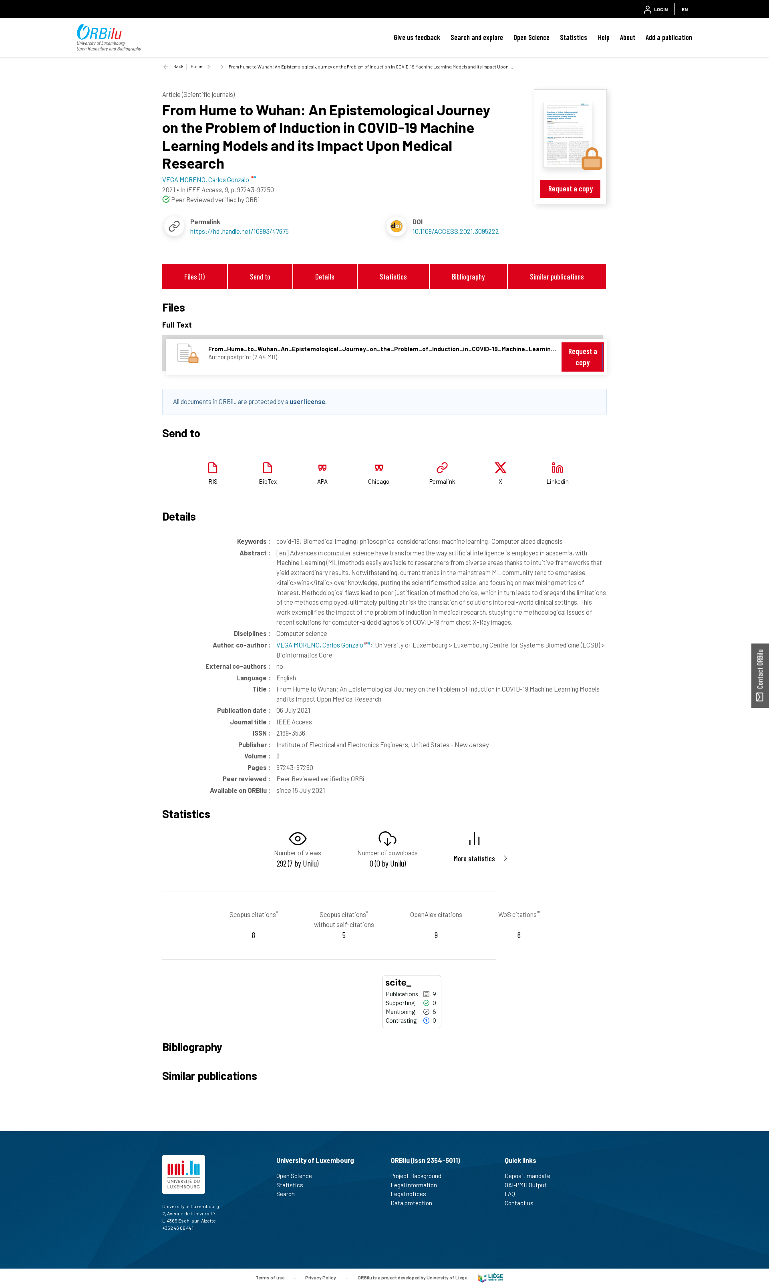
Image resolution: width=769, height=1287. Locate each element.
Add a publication (669, 37)
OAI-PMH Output (526, 1184)
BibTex (268, 481)
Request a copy (570, 188)
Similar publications (557, 276)
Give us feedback (417, 37)
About (627, 37)
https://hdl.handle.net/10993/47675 (239, 231)
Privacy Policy (320, 1277)
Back (178, 66)
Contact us (519, 1203)
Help (604, 37)
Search (285, 1193)
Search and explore (477, 37)
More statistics (474, 858)
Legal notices (408, 1193)
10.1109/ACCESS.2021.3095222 (456, 231)
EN (685, 9)
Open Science (531, 37)
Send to (260, 276)
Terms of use (270, 1277)
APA (322, 481)
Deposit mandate (527, 1175)
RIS (212, 481)
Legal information (414, 1184)
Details (324, 276)
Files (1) (194, 276)
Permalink (442, 481)
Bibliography (468, 276)
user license (307, 401)
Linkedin (557, 481)
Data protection (411, 1203)
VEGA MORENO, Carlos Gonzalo (320, 645)
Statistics (573, 37)
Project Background (416, 1175)
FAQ (510, 1193)
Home (196, 66)
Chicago (378, 481)
